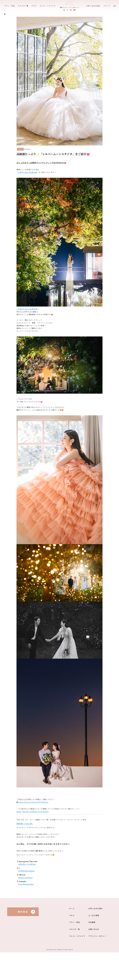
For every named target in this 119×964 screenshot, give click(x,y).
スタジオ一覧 (23, 6)
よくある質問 (93, 915)
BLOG (20, 149)
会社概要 (92, 922)
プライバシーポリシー (97, 936)
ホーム (71, 908)
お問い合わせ (93, 929)
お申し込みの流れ (93, 6)
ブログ (34, 6)
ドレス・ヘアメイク (48, 6)
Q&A (115, 6)
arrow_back (4, 14)
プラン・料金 (9, 6)
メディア (107, 6)
